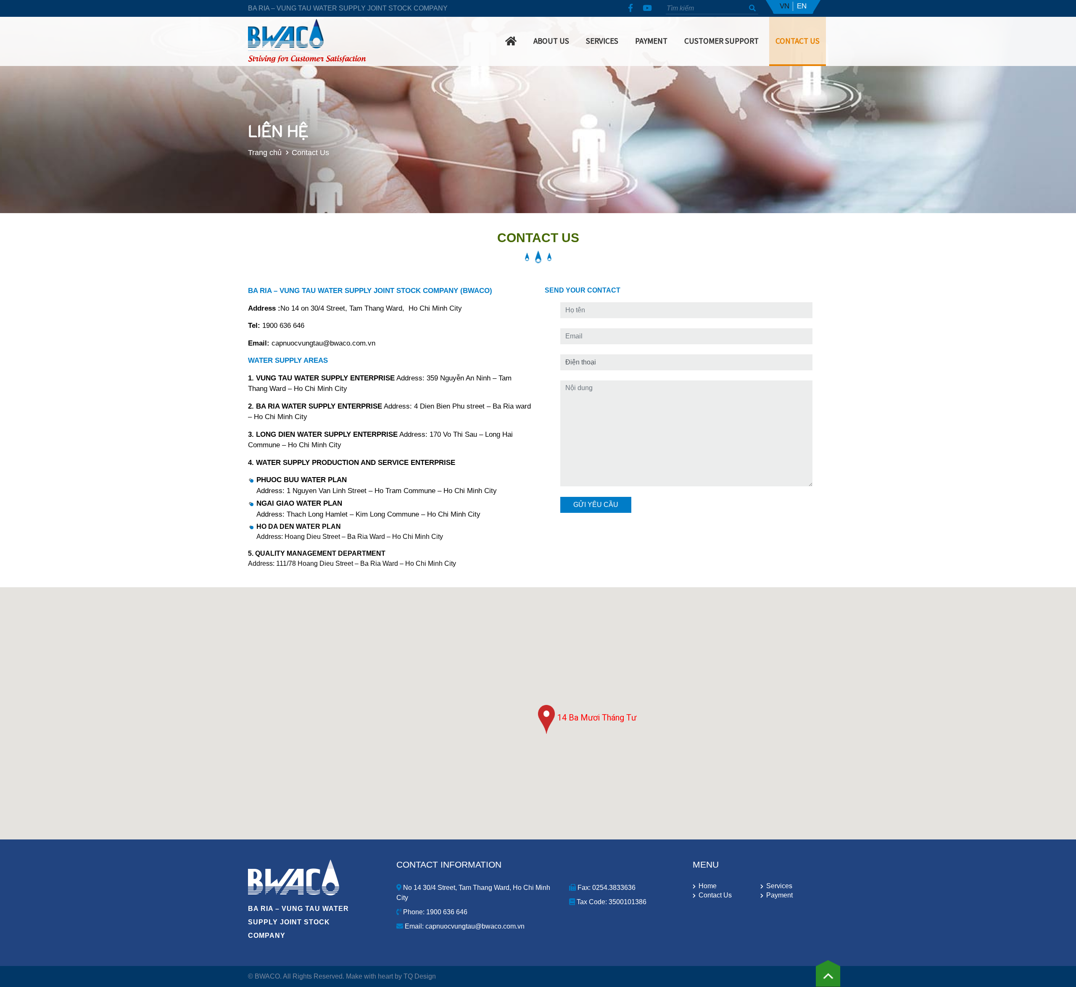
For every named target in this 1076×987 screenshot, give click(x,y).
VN (784, 6)
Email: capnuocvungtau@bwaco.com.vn (464, 926)
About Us (551, 41)
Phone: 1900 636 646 (434, 912)
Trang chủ (265, 152)
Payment (651, 41)
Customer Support (721, 41)
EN (802, 6)
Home (708, 886)
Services (602, 41)
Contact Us (797, 41)
